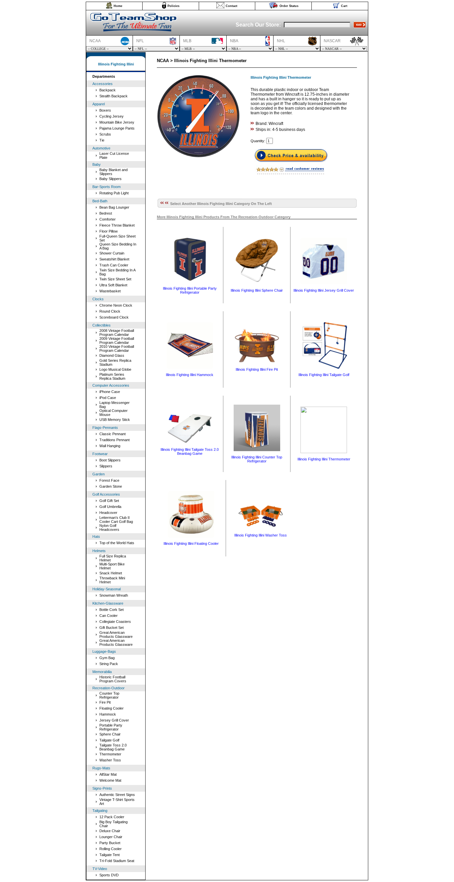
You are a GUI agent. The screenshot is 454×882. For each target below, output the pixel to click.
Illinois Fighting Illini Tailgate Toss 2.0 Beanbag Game (190, 451)
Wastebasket (110, 291)
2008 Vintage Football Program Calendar (116, 333)
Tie (101, 140)
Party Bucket (109, 843)
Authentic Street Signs (117, 795)
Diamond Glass (111, 355)
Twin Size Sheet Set (115, 279)
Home (118, 6)
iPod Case (107, 398)
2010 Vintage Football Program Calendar (116, 348)
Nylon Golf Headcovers (109, 528)
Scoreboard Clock (114, 317)
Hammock (107, 714)
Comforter (107, 219)
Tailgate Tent (109, 855)
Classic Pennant (112, 434)
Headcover (108, 513)
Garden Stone (110, 486)
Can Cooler (108, 616)
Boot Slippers (110, 460)
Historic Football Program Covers (112, 679)
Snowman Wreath (113, 595)
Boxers (105, 110)
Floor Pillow (108, 231)
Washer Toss (110, 760)
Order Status (289, 6)
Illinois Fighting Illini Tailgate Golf (323, 375)
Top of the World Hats (116, 543)
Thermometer (110, 754)
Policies (173, 6)
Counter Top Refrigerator (109, 695)
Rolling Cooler (110, 849)
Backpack (107, 90)
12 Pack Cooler (111, 817)
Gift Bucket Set (111, 628)
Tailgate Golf (109, 740)
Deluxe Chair (109, 831)
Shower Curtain (111, 253)
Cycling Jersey (111, 116)
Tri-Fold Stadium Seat (116, 861)
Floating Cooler (111, 708)
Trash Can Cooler (113, 265)
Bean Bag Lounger (114, 207)
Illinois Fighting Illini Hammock (189, 375)
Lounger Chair (110, 837)
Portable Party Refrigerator (110, 727)
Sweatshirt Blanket (114, 259)
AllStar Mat (108, 774)
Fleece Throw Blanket (117, 225)
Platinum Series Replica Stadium (112, 376)
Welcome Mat (110, 780)
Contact (231, 6)
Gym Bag (107, 658)
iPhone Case (109, 392)
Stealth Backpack (113, 96)
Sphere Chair (110, 734)
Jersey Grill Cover (114, 720)
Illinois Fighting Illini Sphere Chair (257, 290)
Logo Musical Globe (115, 369)
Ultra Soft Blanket (113, 285)
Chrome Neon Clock (115, 305)
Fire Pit (105, 702)
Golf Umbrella (110, 507)
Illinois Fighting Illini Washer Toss (260, 535)
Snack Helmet (110, 573)
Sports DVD (109, 875)
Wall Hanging (109, 446)
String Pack (108, 664)
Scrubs (105, 134)
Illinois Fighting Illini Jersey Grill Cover (323, 290)
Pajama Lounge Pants (117, 128)
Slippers (105, 466)
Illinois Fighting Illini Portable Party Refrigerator (190, 290)
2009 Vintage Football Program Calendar (116, 340)
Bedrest (105, 213)
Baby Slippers (110, 179)
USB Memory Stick (114, 420)
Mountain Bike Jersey (116, 122)
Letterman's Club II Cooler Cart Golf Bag (116, 520)
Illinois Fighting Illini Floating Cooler (191, 543)
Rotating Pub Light (114, 193)
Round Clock (109, 311)
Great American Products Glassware (116, 634)
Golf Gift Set (109, 501)
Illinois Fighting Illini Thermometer (323, 459)
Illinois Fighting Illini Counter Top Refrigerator (256, 459)
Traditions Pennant (114, 440)
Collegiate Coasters (115, 622)
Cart (344, 6)
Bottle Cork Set (111, 610)
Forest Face (109, 480)
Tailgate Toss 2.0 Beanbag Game (113, 747)
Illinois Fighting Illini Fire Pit (257, 369)
